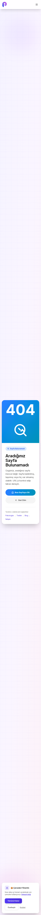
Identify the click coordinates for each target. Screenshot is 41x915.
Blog (26, 515)
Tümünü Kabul (13, 901)
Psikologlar (9, 515)
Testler (19, 515)
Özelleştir (11, 907)
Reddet (23, 907)
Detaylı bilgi (26, 894)
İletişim (7, 519)
